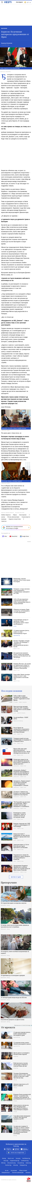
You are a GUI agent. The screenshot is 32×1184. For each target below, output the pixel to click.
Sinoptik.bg (20, 1163)
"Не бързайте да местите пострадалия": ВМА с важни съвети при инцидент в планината (21, 804)
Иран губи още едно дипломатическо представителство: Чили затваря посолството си (21, 751)
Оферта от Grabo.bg (18, 720)
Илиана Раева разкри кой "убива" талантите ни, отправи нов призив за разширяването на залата (22, 1097)
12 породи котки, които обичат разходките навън (22, 1043)
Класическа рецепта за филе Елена (12, 1019)
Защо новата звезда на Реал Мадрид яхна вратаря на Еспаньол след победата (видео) (21, 1107)
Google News (25, 536)
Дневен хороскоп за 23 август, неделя (20, 1084)
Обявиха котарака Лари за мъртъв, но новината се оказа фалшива (21, 611)
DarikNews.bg (26, 1158)
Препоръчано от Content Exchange (22, 1025)
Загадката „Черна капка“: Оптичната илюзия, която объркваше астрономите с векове (22, 783)
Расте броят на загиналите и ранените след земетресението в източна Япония (21, 730)
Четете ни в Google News (17, 1152)
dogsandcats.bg (16, 635)
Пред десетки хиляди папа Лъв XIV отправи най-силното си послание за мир (22, 709)
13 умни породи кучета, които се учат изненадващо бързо (21, 632)
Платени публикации (17, 1172)
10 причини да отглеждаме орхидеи (13, 975)
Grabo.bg (28, 1163)
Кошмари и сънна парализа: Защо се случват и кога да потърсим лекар (19, 815)
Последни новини (11, 691)
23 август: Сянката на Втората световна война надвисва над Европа (21, 793)
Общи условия (23, 1170)
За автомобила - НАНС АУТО (20, 718)
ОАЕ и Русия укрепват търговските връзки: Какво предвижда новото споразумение (21, 601)
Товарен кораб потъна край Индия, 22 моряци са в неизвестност (22, 740)
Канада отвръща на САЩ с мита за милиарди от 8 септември (21, 825)
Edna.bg (15, 1165)
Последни (19, 2)
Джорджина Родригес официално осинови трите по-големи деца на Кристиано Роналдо (21, 868)
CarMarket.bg (24, 1160)
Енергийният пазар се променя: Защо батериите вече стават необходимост (21, 622)
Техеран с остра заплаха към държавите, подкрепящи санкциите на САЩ (21, 591)
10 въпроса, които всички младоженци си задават (15, 952)
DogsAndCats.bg (14, 1160)
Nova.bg (6, 1160)
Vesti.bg (7, 2)
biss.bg (14, 626)
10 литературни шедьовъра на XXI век (14, 997)
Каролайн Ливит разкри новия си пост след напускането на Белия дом (21, 677)
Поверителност (6, 1172)
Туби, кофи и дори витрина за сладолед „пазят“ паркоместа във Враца (21, 698)
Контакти (28, 1172)
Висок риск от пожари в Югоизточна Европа (21, 1053)
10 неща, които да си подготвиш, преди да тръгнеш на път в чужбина (15, 926)
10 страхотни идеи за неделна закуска (13, 903)
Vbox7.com (11, 1158)
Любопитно (16, 765)
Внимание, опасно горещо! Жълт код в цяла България (21, 580)
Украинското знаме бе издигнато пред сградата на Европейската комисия (21, 857)
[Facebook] (16, 1174)
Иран (15, 515)
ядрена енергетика (15, 519)
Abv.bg (4, 1158)
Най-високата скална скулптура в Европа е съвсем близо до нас (20, 1064)
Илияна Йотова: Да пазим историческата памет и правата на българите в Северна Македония (22, 666)
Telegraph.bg (23, 1165)
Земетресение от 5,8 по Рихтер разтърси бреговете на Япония (21, 846)
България (4, 28)
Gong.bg (18, 1158)
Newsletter (14, 536)
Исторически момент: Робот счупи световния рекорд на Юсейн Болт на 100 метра (21, 655)
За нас (6, 1170)
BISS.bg (3, 1163)
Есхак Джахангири (13, 517)
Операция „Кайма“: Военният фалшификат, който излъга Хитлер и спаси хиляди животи (21, 772)
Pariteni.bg (8, 1165)
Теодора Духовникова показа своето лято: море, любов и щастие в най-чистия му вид (22, 1076)
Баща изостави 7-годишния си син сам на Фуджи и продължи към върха (21, 836)
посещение (23, 515)
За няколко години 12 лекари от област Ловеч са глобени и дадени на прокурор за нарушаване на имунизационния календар (21, 1129)
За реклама (14, 1170)
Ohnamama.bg (11, 1163)
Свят (14, 712)
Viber (5, 536)
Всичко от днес (16, 877)
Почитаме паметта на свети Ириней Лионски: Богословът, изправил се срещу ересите (21, 762)
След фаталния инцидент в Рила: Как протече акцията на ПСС (21, 1117)
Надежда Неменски (6, 43)
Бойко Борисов (6, 515)
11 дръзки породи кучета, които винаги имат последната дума (22, 1033)
